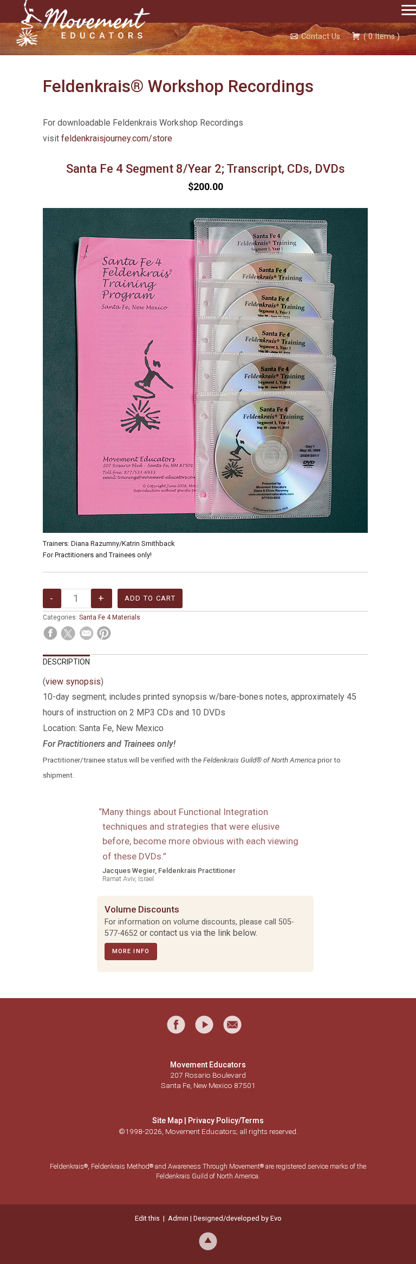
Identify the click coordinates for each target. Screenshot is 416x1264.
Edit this (147, 1218)
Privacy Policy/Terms (226, 1120)
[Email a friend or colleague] (232, 1024)
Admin (178, 1218)
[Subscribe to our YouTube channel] (204, 1024)
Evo (276, 1218)
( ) (380, 36)
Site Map (167, 1120)
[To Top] (208, 1240)
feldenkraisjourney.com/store (116, 138)
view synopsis (73, 681)
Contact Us (320, 36)
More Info (131, 951)
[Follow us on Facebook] (176, 1024)
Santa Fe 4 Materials (109, 617)
